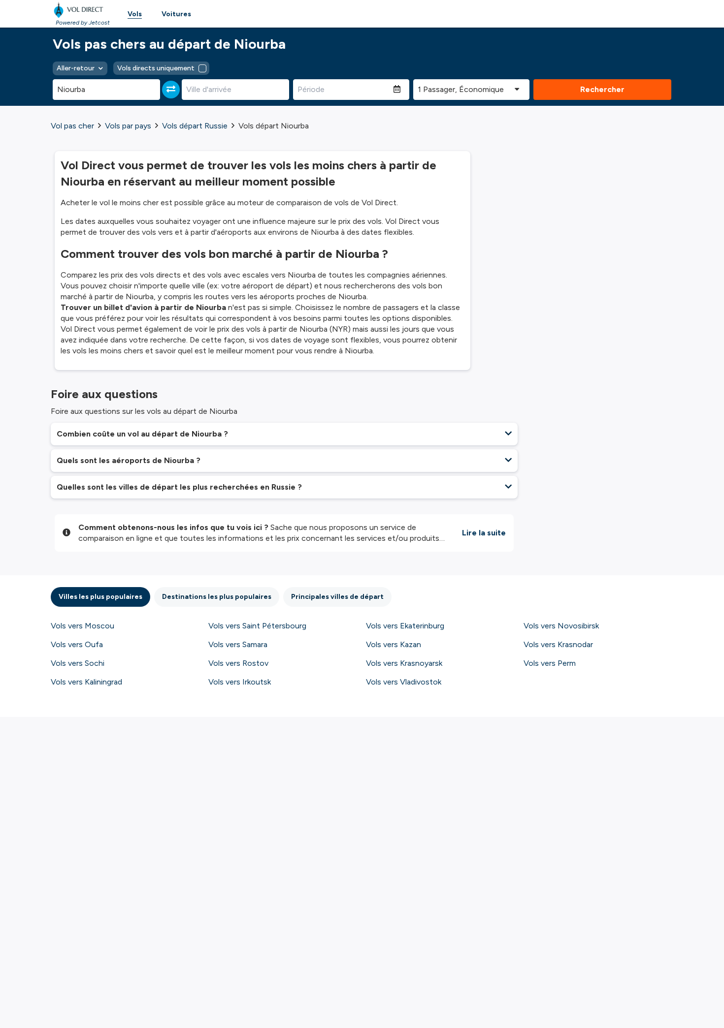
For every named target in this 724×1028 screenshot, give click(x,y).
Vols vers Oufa (77, 644)
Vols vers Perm (550, 663)
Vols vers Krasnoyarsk (404, 663)
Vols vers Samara (237, 644)
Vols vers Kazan (393, 644)
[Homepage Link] (80, 10)
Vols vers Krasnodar (558, 644)
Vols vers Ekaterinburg (405, 625)
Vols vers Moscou (82, 625)
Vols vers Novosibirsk (561, 625)
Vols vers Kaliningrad (86, 681)
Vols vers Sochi (77, 663)
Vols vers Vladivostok (403, 681)
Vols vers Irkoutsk (239, 681)
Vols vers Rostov (238, 663)
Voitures (176, 14)
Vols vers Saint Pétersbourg (257, 625)
